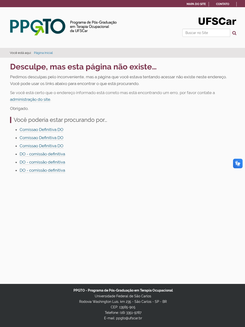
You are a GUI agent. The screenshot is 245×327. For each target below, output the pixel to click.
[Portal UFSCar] (217, 20)
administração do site (30, 99)
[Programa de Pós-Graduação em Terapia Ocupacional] (64, 27)
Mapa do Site (196, 4)
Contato (222, 4)
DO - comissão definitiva (42, 154)
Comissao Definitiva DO (41, 129)
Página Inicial (43, 53)
